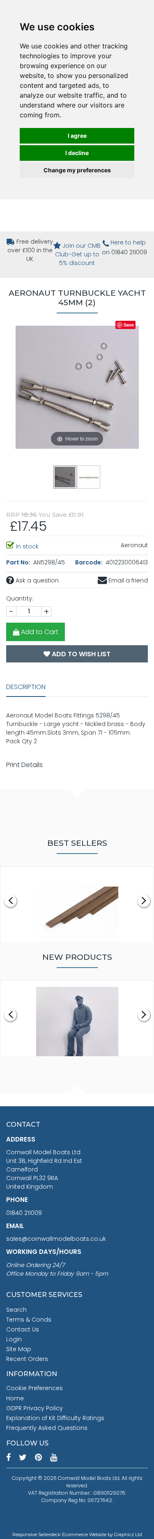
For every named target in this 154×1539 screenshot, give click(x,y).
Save (129, 325)
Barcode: (89, 562)
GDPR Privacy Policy (34, 1408)
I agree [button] (77, 135)
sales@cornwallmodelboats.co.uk (56, 1239)
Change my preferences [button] (77, 170)
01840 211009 (24, 1213)
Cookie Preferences (34, 1388)
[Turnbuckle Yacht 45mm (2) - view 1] (65, 477)
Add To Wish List (80, 654)
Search (16, 1310)
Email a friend (127, 580)
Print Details (24, 765)
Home (15, 1398)
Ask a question (36, 580)
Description (26, 687)
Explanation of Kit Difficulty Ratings (55, 1418)
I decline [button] (77, 152)
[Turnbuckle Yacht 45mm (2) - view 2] (89, 477)
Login (14, 1339)
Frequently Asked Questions (46, 1428)
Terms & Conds (28, 1319)
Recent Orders (27, 1359)
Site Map (18, 1349)
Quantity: (19, 598)
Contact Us (22, 1329)
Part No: (19, 562)
